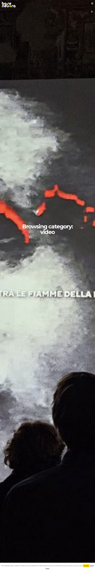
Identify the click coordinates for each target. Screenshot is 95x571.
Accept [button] (86, 565)
